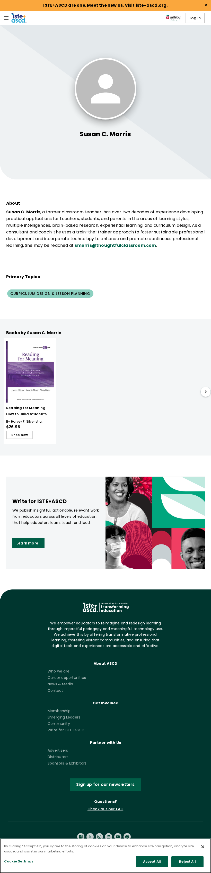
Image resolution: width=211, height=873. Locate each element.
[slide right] (205, 392)
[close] (206, 5)
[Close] (202, 846)
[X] (90, 836)
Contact (55, 690)
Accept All (152, 861)
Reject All (187, 861)
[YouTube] (117, 836)
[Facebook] (80, 836)
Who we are (58, 671)
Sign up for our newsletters (105, 784)
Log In (195, 18)
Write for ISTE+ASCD (66, 730)
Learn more (27, 543)
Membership (59, 710)
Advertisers (58, 750)
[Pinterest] (127, 836)
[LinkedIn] (108, 836)
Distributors (58, 756)
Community (59, 723)
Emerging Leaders (64, 717)
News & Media (60, 684)
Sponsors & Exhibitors (67, 763)
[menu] (6, 18)
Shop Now (19, 435)
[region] (105, 856)
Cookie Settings (18, 861)
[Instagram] (99, 836)
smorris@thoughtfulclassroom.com (115, 245)
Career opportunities (67, 677)
